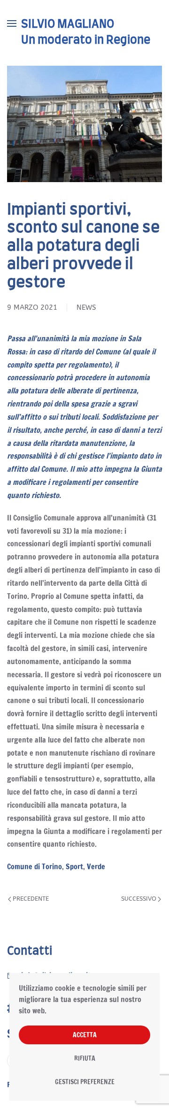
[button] (11, 23)
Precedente (31, 898)
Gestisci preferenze (85, 1082)
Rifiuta (84, 1058)
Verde (96, 866)
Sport (74, 866)
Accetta (85, 1035)
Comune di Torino (34, 866)
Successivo (138, 898)
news (86, 307)
